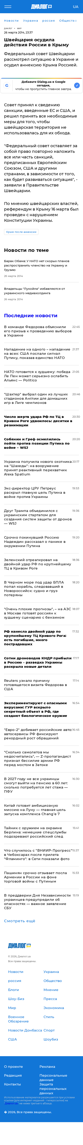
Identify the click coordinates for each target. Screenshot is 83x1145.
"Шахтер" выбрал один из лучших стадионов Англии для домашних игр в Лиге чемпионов (36, 398)
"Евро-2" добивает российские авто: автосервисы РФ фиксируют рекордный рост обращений (38, 734)
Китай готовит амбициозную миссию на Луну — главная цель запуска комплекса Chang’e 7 (35, 810)
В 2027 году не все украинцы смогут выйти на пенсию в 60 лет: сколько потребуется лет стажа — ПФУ (36, 785)
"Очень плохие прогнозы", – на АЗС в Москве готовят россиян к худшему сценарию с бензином (37, 613)
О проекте (13, 1067)
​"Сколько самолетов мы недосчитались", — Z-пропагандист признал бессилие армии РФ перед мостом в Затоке (37, 758)
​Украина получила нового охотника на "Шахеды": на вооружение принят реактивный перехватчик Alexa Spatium (38, 468)
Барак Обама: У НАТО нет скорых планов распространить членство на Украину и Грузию (36, 265)
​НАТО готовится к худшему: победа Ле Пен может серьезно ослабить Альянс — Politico (37, 376)
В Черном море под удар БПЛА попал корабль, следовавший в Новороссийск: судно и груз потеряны (34, 588)
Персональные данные (53, 1077)
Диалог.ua (11, 1103)
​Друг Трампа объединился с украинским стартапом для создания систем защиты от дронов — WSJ (38, 517)
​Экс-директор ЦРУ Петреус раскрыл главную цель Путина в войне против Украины (34, 492)
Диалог (8, 28)
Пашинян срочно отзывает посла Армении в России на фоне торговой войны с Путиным (35, 877)
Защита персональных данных (52, 1088)
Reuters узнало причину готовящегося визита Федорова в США (35, 685)
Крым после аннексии (21, 231)
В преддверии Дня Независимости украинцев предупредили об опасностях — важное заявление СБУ (37, 901)
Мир (19, 28)
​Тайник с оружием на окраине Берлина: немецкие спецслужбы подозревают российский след (35, 832)
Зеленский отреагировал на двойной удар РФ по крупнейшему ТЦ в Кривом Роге (37, 564)
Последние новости (30, 315)
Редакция (13, 1075)
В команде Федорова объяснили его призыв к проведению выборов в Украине (38, 331)
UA (75, 7)
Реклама (47, 1067)
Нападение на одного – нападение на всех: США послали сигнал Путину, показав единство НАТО (37, 353)
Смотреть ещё (19, 921)
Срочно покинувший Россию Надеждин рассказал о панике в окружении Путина (34, 541)
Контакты (12, 1084)
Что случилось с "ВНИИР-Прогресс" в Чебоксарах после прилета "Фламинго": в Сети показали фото (38, 854)
